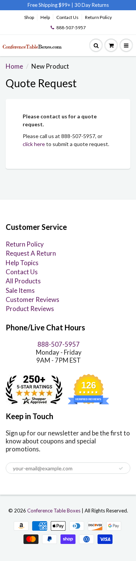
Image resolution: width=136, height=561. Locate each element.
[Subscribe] (121, 468)
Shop (29, 17)
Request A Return (31, 253)
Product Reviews (30, 309)
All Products (23, 281)
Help (45, 17)
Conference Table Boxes (53, 511)
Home (14, 66)
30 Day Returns (91, 5)
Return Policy (98, 17)
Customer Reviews (32, 299)
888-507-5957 (71, 27)
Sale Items (20, 290)
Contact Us (67, 17)
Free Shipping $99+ (49, 5)
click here (34, 144)
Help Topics (22, 263)
